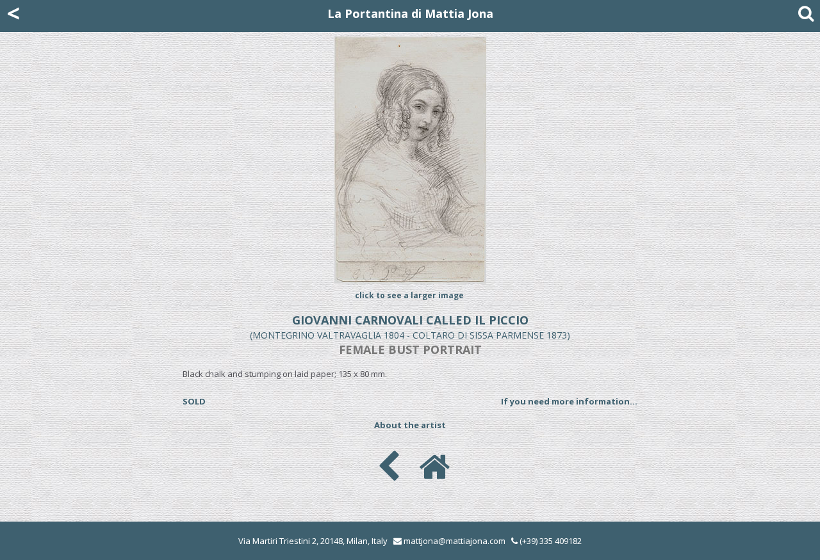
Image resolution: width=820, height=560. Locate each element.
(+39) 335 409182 (550, 541)
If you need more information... (569, 401)
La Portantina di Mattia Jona (410, 13)
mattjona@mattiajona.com (454, 541)
